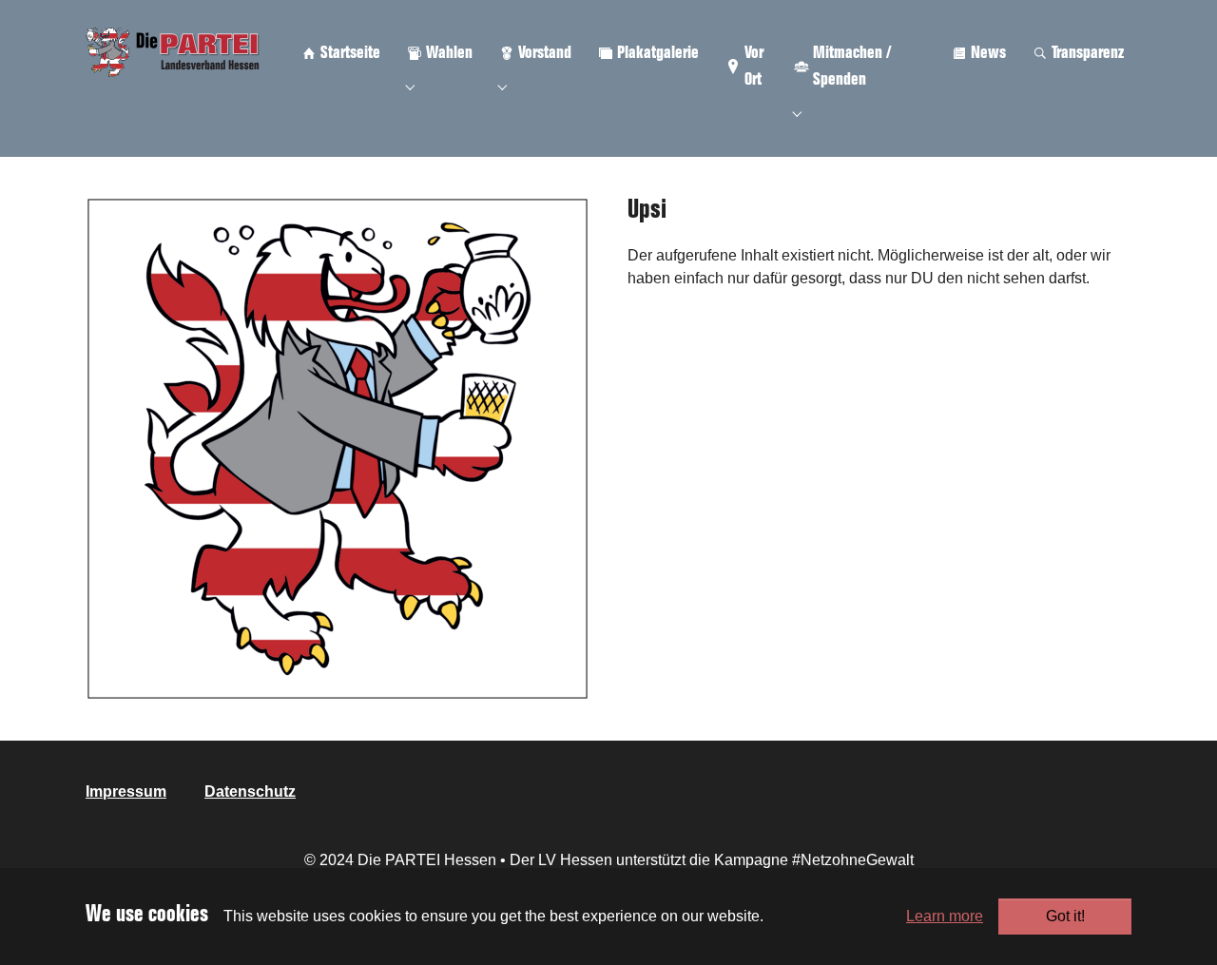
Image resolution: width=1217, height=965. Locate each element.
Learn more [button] (944, 916)
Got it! (1065, 916)
